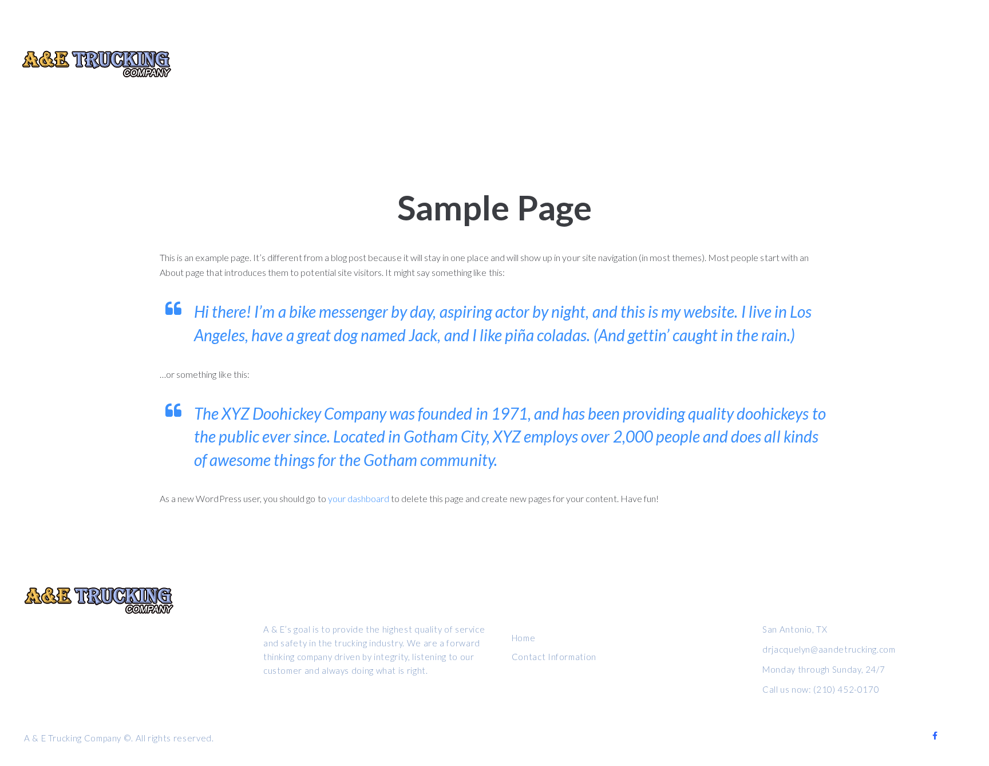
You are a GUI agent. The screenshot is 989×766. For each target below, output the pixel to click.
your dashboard (359, 498)
